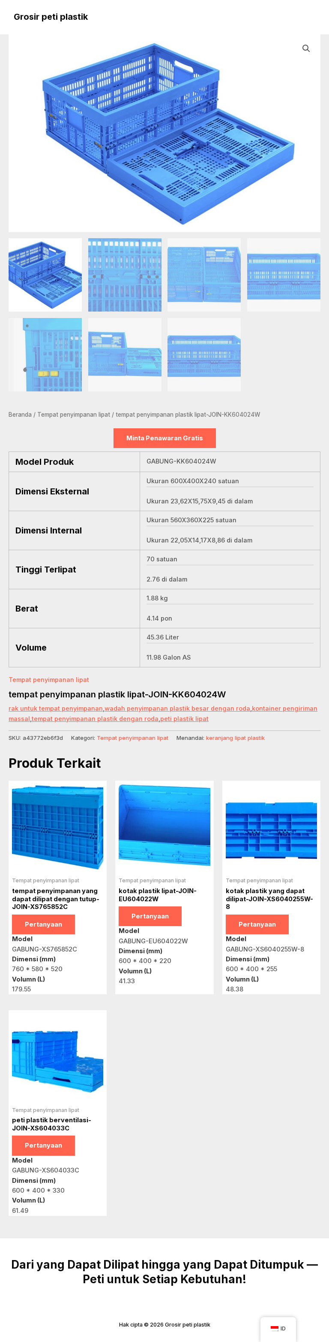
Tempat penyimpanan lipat (73, 414)
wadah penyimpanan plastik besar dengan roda (177, 708)
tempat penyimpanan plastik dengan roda (95, 719)
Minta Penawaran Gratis (164, 438)
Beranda (20, 414)
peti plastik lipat (184, 719)
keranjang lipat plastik (235, 737)
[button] (306, 48)
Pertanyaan (43, 924)
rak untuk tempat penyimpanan (56, 708)
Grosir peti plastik (51, 17)
